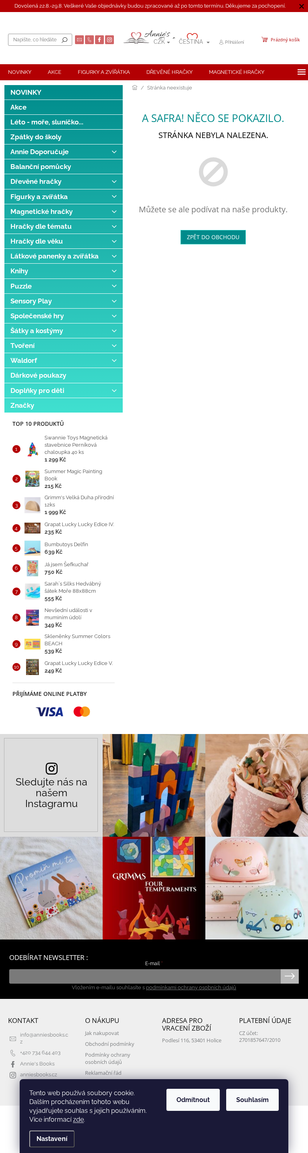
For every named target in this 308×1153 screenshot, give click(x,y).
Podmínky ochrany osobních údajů (107, 1058)
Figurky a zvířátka (39, 197)
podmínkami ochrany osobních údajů (191, 987)
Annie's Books (37, 1064)
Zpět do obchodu (213, 237)
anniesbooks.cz (38, 1075)
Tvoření (22, 346)
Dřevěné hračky (35, 181)
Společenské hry (37, 316)
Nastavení (51, 1139)
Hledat (64, 40)
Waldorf (23, 360)
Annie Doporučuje (39, 152)
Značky (22, 405)
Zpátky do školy (35, 137)
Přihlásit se (290, 976)
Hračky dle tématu (41, 226)
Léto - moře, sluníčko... (46, 122)
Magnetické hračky (41, 211)
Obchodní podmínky (109, 1044)
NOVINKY (25, 92)
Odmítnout (193, 1100)
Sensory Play (31, 301)
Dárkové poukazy (38, 375)
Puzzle (21, 286)
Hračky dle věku (36, 241)
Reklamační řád (103, 1073)
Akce (18, 107)
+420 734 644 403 (40, 1052)
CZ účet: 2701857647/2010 (259, 1036)
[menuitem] (19, 72)
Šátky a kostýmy (36, 331)
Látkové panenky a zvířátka (54, 256)
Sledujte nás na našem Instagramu (51, 792)
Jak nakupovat (102, 1033)
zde (78, 1119)
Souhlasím (252, 1100)
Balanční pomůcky (40, 167)
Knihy (19, 271)
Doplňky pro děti (37, 390)
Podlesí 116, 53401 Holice (191, 1040)
